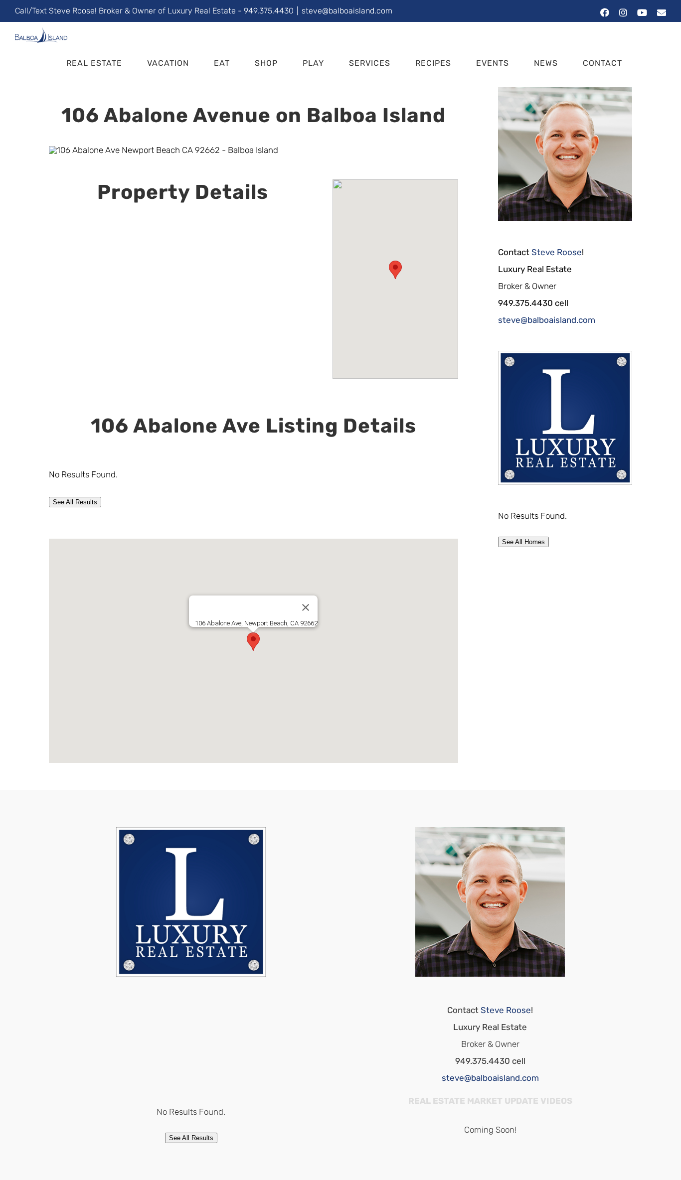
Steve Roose (556, 252)
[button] (650, 63)
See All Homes (523, 542)
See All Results (75, 502)
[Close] (306, 607)
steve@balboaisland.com (347, 10)
